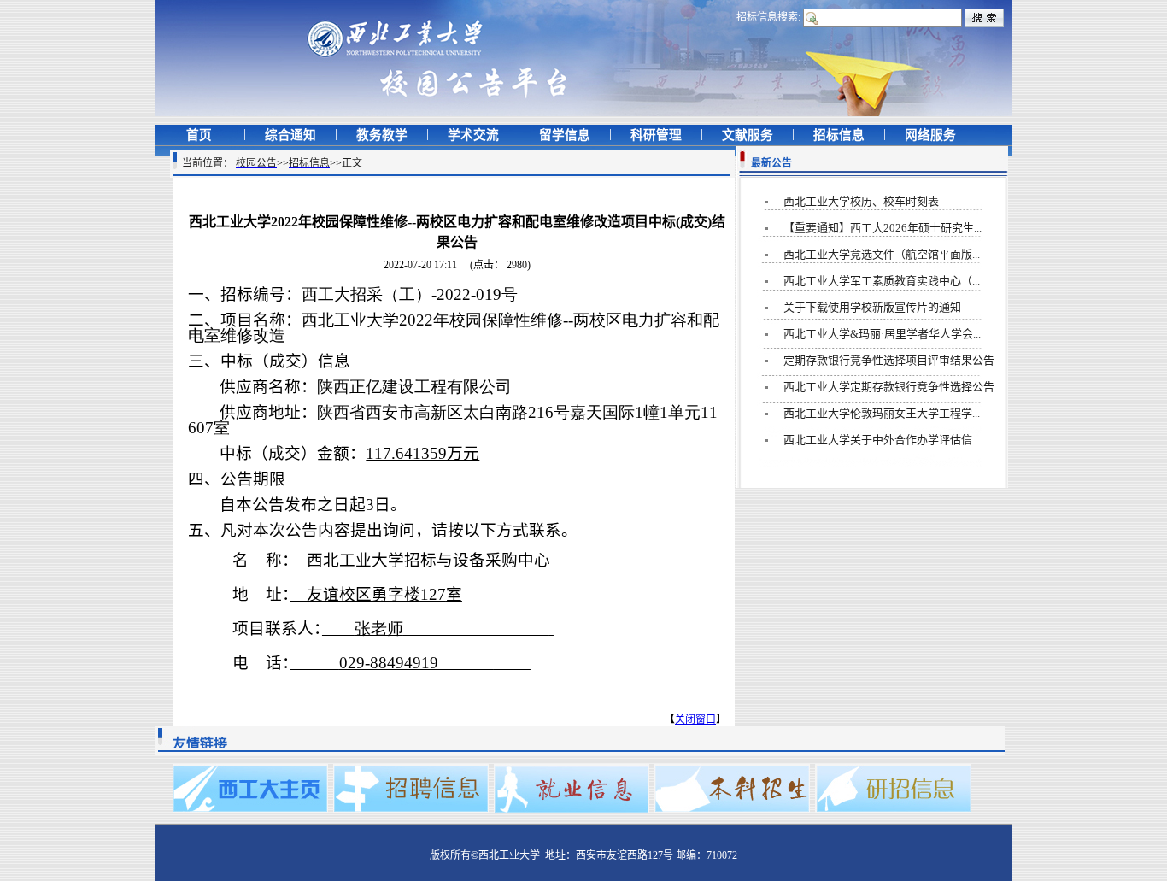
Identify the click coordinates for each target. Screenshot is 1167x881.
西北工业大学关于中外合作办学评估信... (881, 439)
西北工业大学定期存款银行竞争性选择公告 (888, 386)
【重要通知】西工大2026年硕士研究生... (882, 227)
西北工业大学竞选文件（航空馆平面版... (881, 254)
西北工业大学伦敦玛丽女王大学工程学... (881, 413)
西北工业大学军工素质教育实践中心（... (881, 280)
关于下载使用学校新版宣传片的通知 (872, 307)
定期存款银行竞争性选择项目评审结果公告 (888, 360)
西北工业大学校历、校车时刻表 (861, 201)
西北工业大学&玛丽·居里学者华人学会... (882, 333)
